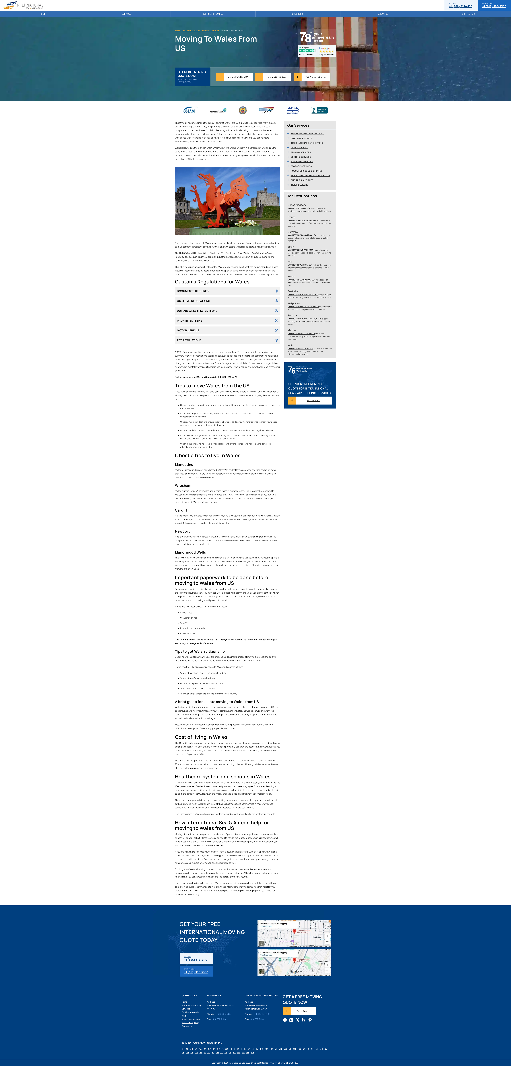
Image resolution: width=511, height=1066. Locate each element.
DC (214, 1049)
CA (200, 1049)
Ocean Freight (299, 147)
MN (280, 1049)
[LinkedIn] (304, 1020)
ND (303, 1049)
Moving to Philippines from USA (303, 306)
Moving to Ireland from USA (301, 279)
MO (285, 1049)
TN (217, 1052)
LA (257, 1049)
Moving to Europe (210, 30)
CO (204, 1049)
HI (231, 1049)
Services (126, 14)
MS (290, 1049)
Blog (184, 1015)
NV (325, 1049)
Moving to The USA (277, 77)
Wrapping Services (302, 161)
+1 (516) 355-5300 (494, 5)
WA (238, 1052)
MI (276, 1049)
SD (213, 1052)
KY (253, 1049)
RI (205, 1052)
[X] (297, 1020)
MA (261, 1049)
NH (312, 1049)
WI (243, 1052)
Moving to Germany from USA (302, 235)
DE (218, 1049)
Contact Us (468, 14)
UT (225, 1052)
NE (308, 1049)
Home (42, 14)
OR (196, 1052)
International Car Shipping (307, 143)
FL (222, 1049)
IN (245, 1049)
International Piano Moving (307, 133)
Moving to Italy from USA (300, 265)
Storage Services (301, 166)
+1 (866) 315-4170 (460, 5)
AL (187, 1049)
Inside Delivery (299, 184)
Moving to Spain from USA (300, 250)
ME (271, 1049)
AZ (196, 1049)
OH (187, 1052)
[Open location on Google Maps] (294, 933)
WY (252, 1052)
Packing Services (301, 152)
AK (183, 1049)
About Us (383, 14)
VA (230, 1052)
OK (192, 1052)
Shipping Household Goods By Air (310, 175)
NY (183, 1052)
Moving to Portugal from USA (302, 318)
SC (208, 1052)
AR (191, 1049)
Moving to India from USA (300, 348)
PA (200, 1052)
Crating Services (301, 157)
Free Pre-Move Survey (315, 77)
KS (249, 1049)
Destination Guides (213, 14)
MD (266, 1049)
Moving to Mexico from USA (301, 333)
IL (241, 1049)
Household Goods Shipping (307, 170)
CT (209, 1049)
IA (234, 1049)
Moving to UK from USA (299, 208)
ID (238, 1049)
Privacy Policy (276, 1062)
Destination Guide (190, 1012)
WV (247, 1052)
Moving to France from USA (301, 220)
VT (234, 1052)
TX (221, 1052)
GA (226, 1049)
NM (321, 1049)
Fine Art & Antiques (302, 180)
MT (294, 1049)
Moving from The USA (238, 77)
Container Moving (301, 138)
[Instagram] (291, 1020)
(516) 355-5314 (219, 1019)
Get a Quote (313, 400)
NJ (317, 1049)
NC (299, 1049)
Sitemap (264, 1062)
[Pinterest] (310, 1020)
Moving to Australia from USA (303, 294)
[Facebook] (285, 1020)
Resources (297, 14)
